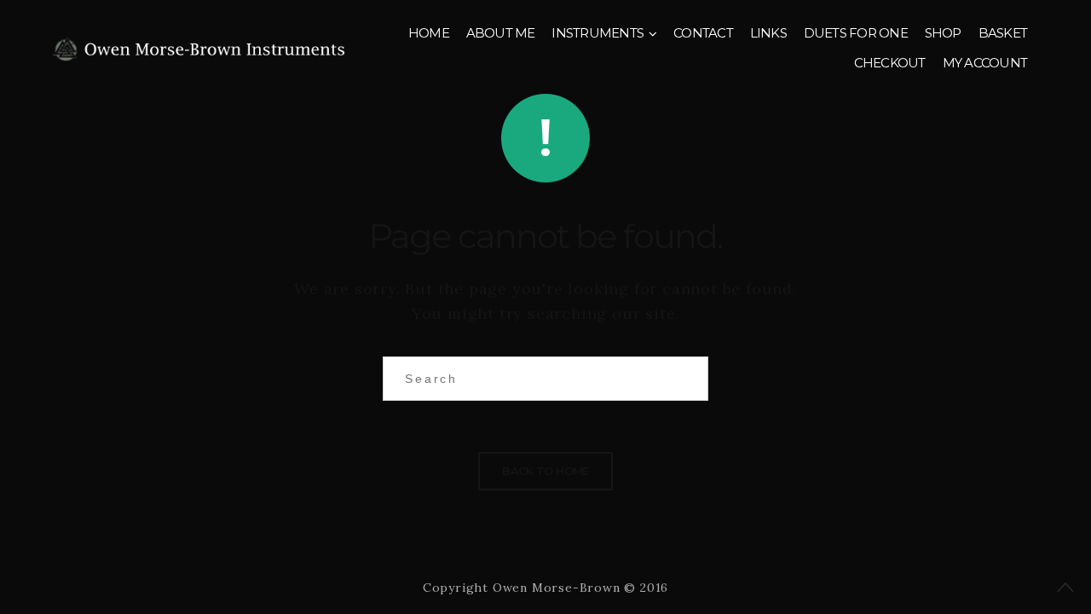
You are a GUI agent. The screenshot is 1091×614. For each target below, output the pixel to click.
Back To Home (545, 471)
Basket (1003, 33)
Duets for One (856, 33)
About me (500, 33)
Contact (703, 33)
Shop (943, 33)
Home (428, 33)
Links (768, 33)
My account (985, 63)
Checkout (890, 63)
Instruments (597, 33)
